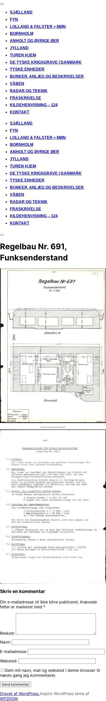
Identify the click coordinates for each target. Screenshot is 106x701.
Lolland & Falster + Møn (38, 27)
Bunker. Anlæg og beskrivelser (47, 76)
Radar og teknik (29, 91)
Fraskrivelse (25, 98)
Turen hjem (23, 55)
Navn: (5, 642)
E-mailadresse (13, 651)
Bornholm (21, 33)
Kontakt (19, 112)
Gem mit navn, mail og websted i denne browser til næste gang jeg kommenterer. (50, 673)
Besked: (7, 633)
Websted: (8, 660)
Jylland (19, 48)
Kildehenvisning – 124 (34, 105)
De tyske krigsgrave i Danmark (46, 62)
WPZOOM (9, 698)
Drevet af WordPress (20, 693)
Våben (17, 84)
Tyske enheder (27, 69)
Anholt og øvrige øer (34, 41)
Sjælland (21, 12)
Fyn (14, 19)
